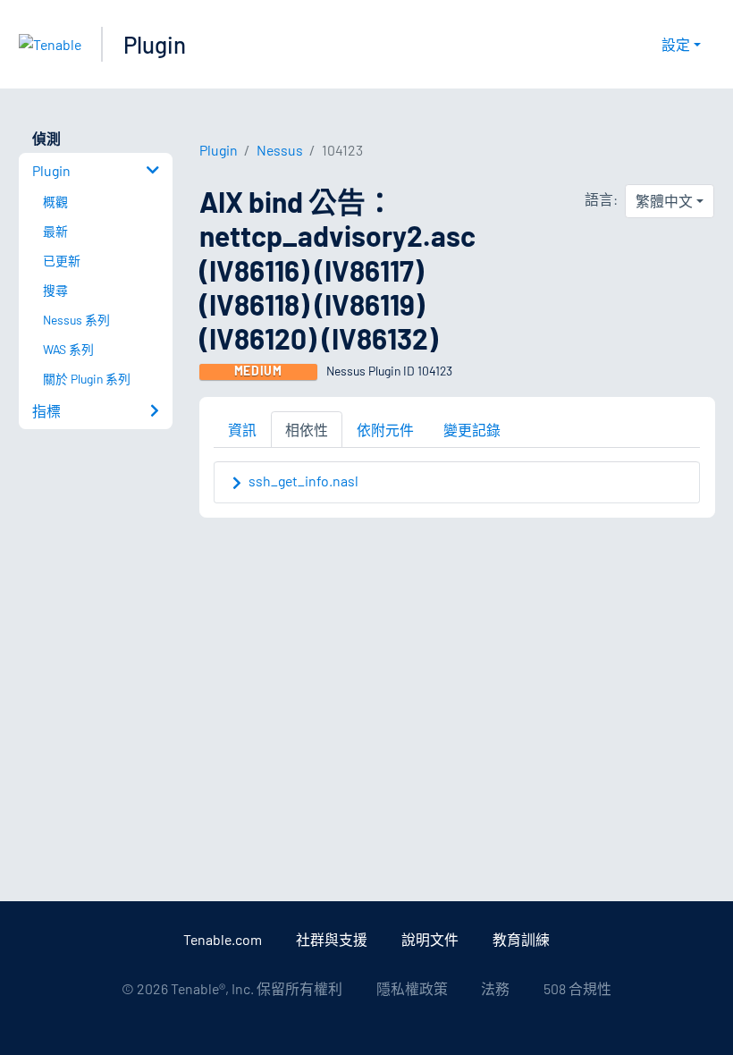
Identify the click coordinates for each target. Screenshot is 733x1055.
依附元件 (385, 429)
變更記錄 (472, 429)
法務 (495, 988)
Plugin (154, 44)
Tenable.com (222, 939)
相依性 (306, 429)
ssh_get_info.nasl (303, 480)
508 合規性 (577, 988)
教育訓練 (521, 939)
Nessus (280, 149)
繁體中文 (664, 200)
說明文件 (430, 939)
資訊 (242, 429)
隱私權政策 (412, 988)
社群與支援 (331, 939)
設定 (675, 44)
